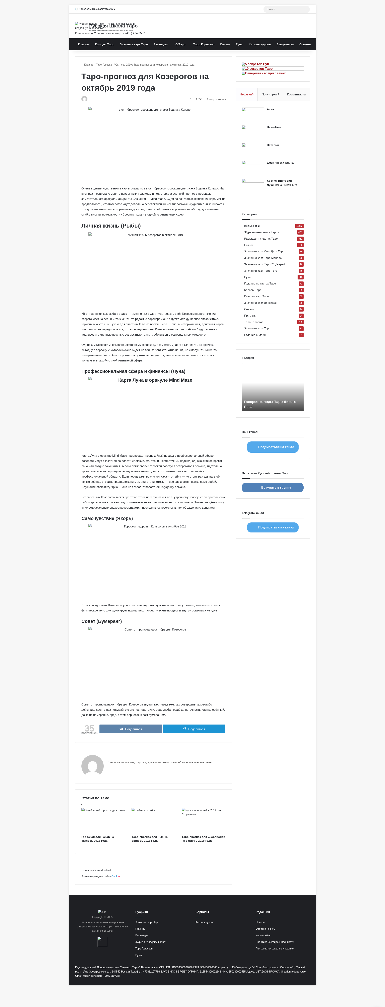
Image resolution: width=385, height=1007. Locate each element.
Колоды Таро (104, 44)
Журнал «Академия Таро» (261, 232)
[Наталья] (253, 150)
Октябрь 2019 (123, 64)
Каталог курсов (260, 44)
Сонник (225, 44)
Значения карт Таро (257, 328)
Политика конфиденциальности (275, 941)
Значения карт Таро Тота (260, 270)
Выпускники (285, 44)
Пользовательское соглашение (275, 948)
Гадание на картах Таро (260, 283)
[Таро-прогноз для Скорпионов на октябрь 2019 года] (204, 820)
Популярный (270, 94)
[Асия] (253, 114)
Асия (270, 109)
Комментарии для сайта (100, 876)
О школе (305, 44)
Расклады (161, 44)
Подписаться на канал (276, 447)
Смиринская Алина (280, 162)
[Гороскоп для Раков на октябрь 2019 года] (103, 820)
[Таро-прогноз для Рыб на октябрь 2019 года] (154, 820)
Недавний (246, 94)
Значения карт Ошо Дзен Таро (264, 251)
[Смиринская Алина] (253, 168)
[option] (273, 389)
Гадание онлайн (255, 334)
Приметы (250, 315)
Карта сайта (263, 935)
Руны (239, 44)
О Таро (180, 44)
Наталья (273, 145)
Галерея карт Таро (256, 296)
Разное (249, 245)
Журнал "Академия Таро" (150, 941)
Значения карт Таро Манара (263, 257)
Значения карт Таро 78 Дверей (264, 264)
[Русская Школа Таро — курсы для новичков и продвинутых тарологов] (112, 26)
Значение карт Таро (134, 44)
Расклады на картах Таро (261, 238)
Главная (83, 44)
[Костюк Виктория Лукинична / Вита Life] (253, 186)
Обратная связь (265, 928)
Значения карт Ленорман (261, 302)
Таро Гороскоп (203, 44)
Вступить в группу (276, 487)
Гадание (140, 928)
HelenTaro (274, 127)
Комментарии (296, 94)
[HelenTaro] (253, 132)
